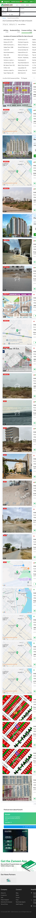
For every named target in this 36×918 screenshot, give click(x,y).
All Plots (5, 30)
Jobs (2, 897)
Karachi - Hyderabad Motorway (23, 57)
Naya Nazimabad (23, 62)
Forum (17, 897)
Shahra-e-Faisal (23, 44)
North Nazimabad (9, 52)
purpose (4, 8)
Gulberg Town (22, 70)
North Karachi (22, 39)
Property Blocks (16, 1)
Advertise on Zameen (6, 902)
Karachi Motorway (23, 47)
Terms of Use (4, 904)
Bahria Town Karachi (23, 65)
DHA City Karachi (9, 44)
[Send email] (34, 104)
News (17, 895)
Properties (7, 1)
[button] (4, 10)
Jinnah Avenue (9, 62)
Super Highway (8, 73)
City (9, 8)
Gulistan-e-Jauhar (9, 60)
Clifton (7, 67)
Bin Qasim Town (9, 65)
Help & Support (5, 899)
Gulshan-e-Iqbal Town (9, 70)
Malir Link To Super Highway (23, 55)
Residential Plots (15, 30)
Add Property (19, 904)
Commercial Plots (27, 30)
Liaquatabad (22, 67)
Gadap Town (8, 47)
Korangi (7, 57)
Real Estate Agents (20, 902)
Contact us (4, 895)
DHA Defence (9, 39)
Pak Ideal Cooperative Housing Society (23, 42)
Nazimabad (22, 60)
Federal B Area (22, 52)
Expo (17, 899)
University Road (23, 50)
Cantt (6, 50)
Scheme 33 (8, 42)
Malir (6, 55)
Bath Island (22, 73)
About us (3, 893)
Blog (17, 893)
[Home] (2, 1)
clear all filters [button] (21, 24)
